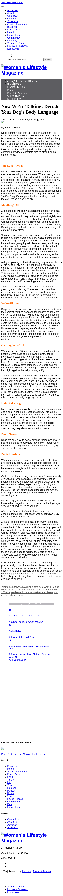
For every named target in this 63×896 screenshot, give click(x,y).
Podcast (11, 790)
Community (13, 37)
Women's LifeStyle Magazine (17, 587)
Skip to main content (12, 2)
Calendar (12, 16)
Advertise (12, 10)
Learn (10, 777)
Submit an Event (16, 43)
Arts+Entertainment (17, 24)
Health (11, 32)
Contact (11, 18)
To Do (10, 779)
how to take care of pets (40, 592)
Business (12, 27)
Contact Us (13, 819)
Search (10, 59)
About (10, 13)
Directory (12, 40)
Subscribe (12, 21)
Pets (9, 804)
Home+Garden (15, 35)
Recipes (11, 788)
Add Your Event (17, 660)
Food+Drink (13, 29)
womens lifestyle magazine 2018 (29, 589)
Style (10, 796)
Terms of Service (42, 871)
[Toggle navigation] (2, 6)
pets (36, 587)
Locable (26, 871)
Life (9, 782)
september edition (17, 592)
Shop (10, 785)
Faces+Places (15, 799)
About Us (12, 822)
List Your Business (17, 46)
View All (13, 657)
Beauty (11, 793)
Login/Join (13, 48)
